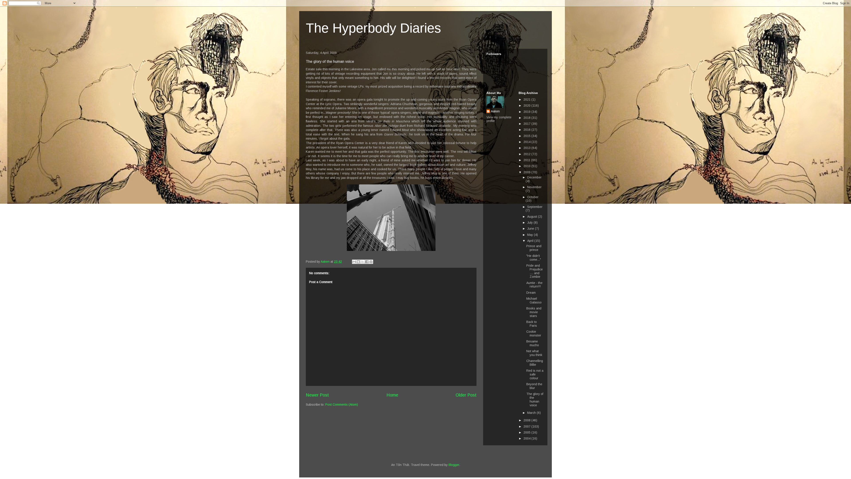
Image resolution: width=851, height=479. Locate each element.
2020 (527, 105)
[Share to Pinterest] (371, 262)
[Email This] (354, 262)
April (530, 240)
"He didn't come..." (533, 257)
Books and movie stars (533, 312)
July (530, 222)
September (535, 207)
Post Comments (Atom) (341, 404)
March (532, 412)
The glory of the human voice (534, 399)
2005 (527, 432)
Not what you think (534, 353)
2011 (527, 160)
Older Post (466, 395)
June (531, 228)
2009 (527, 172)
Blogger (454, 465)
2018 (527, 117)
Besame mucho (532, 343)
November (534, 187)
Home (392, 395)
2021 (527, 99)
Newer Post (317, 395)
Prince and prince (533, 248)
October (533, 197)
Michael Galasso (534, 300)
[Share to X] (362, 262)
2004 (527, 438)
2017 (527, 123)
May (530, 235)
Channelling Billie (534, 362)
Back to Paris (531, 323)
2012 (527, 154)
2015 (527, 136)
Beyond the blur (534, 386)
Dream (531, 292)
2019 (527, 111)
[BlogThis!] (358, 262)
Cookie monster (533, 333)
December (534, 177)
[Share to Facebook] (367, 262)
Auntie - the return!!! (534, 284)
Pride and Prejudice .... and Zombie (534, 271)
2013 (527, 148)
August (532, 216)
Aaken (495, 111)
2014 (527, 142)
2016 (527, 129)
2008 (527, 420)
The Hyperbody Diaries (373, 28)
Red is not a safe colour (534, 374)
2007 (527, 426)
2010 (527, 166)
